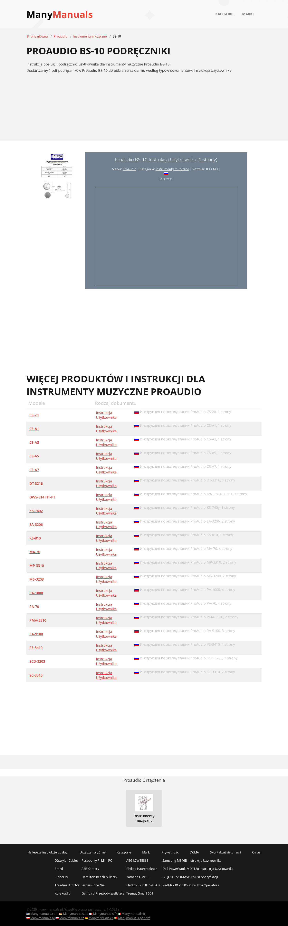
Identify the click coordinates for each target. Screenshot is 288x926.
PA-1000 (36, 593)
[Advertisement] (144, 109)
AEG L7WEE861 (137, 860)
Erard (59, 869)
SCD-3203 (37, 661)
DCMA (194, 852)
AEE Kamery (90, 869)
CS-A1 (34, 428)
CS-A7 (34, 469)
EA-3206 (36, 524)
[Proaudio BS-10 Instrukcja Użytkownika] (55, 220)
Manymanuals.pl (42, 918)
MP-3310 (36, 565)
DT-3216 (36, 483)
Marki (248, 14)
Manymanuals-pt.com (134, 918)
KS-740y (36, 510)
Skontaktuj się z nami (225, 852)
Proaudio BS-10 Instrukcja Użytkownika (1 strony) (166, 159)
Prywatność (170, 852)
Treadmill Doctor (67, 885)
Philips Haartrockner (141, 869)
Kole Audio (63, 893)
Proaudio (129, 169)
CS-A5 (34, 456)
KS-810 (35, 538)
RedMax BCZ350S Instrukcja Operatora (190, 885)
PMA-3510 (37, 620)
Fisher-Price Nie (93, 885)
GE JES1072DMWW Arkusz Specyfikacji (190, 877)
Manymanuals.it (133, 914)
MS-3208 (36, 579)
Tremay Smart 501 (139, 893)
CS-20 (34, 415)
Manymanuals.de (75, 914)
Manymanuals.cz (71, 918)
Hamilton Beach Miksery (99, 877)
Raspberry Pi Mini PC (97, 860)
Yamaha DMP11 (138, 877)
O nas (256, 852)
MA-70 (34, 552)
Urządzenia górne (93, 852)
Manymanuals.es (101, 918)
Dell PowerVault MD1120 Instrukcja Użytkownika (197, 869)
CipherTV (61, 877)
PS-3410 (36, 647)
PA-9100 (36, 634)
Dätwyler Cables (66, 860)
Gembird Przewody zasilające (103, 893)
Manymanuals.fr (105, 914)
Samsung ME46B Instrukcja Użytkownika (191, 860)
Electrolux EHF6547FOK (143, 885)
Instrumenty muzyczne (172, 169)
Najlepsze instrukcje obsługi (47, 852)
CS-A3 (34, 442)
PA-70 (34, 606)
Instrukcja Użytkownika (106, 415)
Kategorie (224, 14)
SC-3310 (36, 675)
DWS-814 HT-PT (42, 497)
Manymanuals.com (44, 914)
